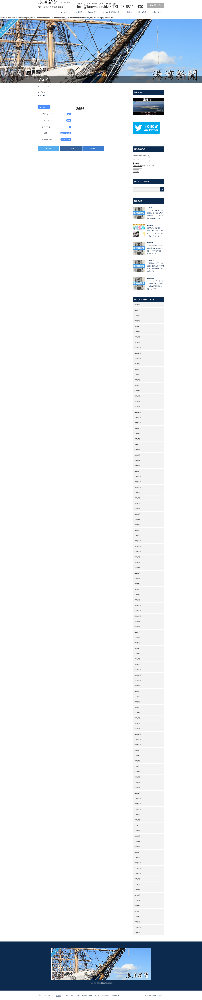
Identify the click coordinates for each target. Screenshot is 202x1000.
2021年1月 (137, 664)
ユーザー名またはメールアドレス (142, 155)
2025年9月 (137, 364)
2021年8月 (137, 627)
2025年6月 (137, 380)
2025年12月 (137, 347)
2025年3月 (137, 396)
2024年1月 (137, 471)
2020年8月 (137, 691)
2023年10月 (137, 487)
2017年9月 (137, 879)
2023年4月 (137, 519)
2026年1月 (137, 342)
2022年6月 (137, 573)
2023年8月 (137, 498)
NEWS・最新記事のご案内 (112, 12)
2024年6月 (137, 444)
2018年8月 (137, 820)
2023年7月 (137, 503)
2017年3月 (137, 911)
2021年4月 (137, 648)
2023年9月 (137, 492)
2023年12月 (137, 476)
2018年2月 (137, 852)
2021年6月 (137, 637)
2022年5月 (137, 578)
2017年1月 (137, 922)
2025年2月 (137, 401)
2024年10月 (137, 423)
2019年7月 (137, 761)
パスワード (136, 159)
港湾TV (129, 12)
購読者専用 (142, 12)
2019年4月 (137, 777)
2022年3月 (137, 589)
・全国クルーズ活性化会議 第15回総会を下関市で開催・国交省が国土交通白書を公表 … (155, 267)
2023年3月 (137, 525)
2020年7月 (137, 696)
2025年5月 (137, 385)
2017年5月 (137, 900)
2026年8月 (137, 305)
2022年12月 (137, 541)
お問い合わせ (156, 12)
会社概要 (79, 12)
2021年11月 (137, 610)
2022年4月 (137, 584)
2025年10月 (137, 358)
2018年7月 (137, 825)
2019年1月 (137, 793)
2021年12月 (137, 605)
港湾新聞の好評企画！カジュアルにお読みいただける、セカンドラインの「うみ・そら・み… (155, 232)
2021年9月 (137, 621)
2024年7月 (137, 439)
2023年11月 (137, 482)
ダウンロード (44, 107)
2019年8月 (137, 755)
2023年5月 (137, 514)
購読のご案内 (92, 12)
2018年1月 (137, 857)
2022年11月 (137, 546)
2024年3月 (137, 460)
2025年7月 (137, 374)
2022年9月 (137, 557)
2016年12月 (137, 927)
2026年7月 (137, 310)
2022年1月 (137, 600)
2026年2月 (137, 337)
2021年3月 (137, 653)
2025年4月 (137, 390)
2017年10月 (137, 873)
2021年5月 (137, 643)
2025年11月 (137, 353)
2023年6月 (137, 508)
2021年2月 (137, 659)
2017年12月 (137, 863)
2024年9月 (137, 428)
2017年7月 (137, 889)
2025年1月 (137, 407)
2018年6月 (137, 830)
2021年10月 (137, 616)
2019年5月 (137, 771)
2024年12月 (137, 412)
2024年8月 (137, 433)
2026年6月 (137, 315)
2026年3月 (137, 331)
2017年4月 (137, 906)
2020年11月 (137, 675)
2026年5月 (137, 321)
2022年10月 (137, 551)
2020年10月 (137, 680)
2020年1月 (137, 728)
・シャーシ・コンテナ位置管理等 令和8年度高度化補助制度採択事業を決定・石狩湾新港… (155, 285)
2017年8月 (137, 884)
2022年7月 (137, 567)
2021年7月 (137, 632)
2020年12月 (137, 669)
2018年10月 (137, 809)
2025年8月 (137, 369)
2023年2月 (137, 530)
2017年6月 (137, 895)
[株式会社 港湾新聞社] (54, 4)
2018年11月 (137, 804)
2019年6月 (137, 766)
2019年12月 (137, 734)
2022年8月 (137, 562)
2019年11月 (137, 739)
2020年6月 (137, 702)
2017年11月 (137, 868)
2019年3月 (137, 782)
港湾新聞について (61, 996)
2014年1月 (137, 932)
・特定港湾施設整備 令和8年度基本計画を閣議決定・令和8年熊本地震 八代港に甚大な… (155, 249)
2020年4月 (137, 712)
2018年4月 (137, 841)
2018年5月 (137, 836)
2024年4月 (137, 455)
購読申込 (157, 5)
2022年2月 (137, 594)
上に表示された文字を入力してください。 (145, 166)
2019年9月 (137, 750)
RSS (39, 995)
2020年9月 (137, 686)
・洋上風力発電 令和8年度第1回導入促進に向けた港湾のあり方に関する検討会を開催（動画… (155, 214)
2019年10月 (137, 745)
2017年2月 (137, 916)
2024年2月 (137, 466)
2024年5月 (137, 449)
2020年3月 (137, 718)
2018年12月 (137, 798)
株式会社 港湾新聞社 (158, 995)
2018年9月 (137, 814)
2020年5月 (137, 707)
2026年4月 (137, 326)
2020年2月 (137, 723)
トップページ (65, 12)
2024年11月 (137, 417)
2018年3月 (137, 847)
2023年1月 (137, 535)
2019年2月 (137, 788)
